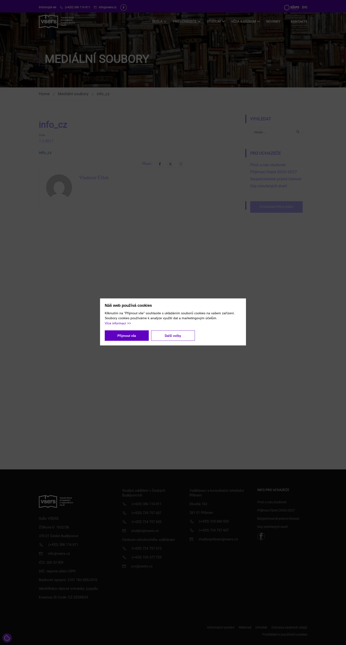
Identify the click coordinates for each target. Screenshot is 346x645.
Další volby (173, 335)
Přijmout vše (126, 335)
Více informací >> (118, 323)
